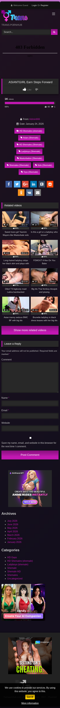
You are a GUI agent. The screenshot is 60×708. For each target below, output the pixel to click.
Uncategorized (14, 578)
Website (5, 423)
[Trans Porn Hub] (24, 16)
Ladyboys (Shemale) (30, 151)
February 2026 (14, 538)
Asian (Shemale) (30, 137)
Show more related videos (30, 330)
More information (30, 703)
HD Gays (12, 557)
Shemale (12, 568)
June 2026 (12, 524)
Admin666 (34, 119)
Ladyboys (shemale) (17, 564)
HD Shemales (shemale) (31, 131)
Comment (6, 359)
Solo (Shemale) (45, 165)
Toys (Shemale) (30, 172)
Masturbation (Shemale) (31, 158)
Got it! (30, 697)
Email (5, 410)
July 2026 (12, 521)
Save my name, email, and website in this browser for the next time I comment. (28, 445)
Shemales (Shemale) (19, 165)
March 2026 (13, 535)
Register (44, 5)
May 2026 (12, 528)
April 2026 (12, 531)
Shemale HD (14, 571)
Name (5, 398)
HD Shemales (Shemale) (30, 144)
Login (34, 5)
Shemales (12, 575)
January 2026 (14, 542)
